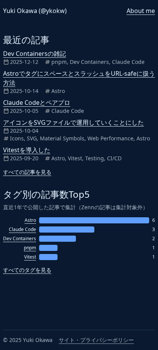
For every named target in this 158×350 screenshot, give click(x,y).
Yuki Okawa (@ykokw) (35, 11)
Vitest (30, 257)
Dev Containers (19, 239)
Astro (30, 220)
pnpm (30, 248)
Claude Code (22, 229)
